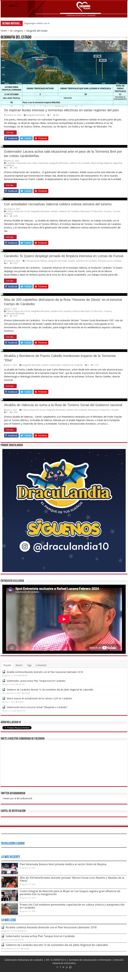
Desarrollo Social (22, 211)
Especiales (43, 163)
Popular (7, 665)
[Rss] (57, 967)
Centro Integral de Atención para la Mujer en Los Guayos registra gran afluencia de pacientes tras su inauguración (70, 893)
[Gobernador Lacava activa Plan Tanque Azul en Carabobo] (3, 680)
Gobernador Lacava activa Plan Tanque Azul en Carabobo (36, 681)
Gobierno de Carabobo (79, 163)
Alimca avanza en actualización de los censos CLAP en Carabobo (39, 698)
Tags (29, 665)
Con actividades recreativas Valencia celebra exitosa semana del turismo (58, 204)
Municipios (85, 211)
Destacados (21, 163)
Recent (19, 665)
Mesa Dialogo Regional (101, 163)
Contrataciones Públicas (36, 261)
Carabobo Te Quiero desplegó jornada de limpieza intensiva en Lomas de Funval (63, 256)
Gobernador (55, 365)
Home (4, 30)
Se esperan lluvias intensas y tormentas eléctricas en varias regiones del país (61, 110)
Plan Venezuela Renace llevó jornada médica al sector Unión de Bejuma (63, 864)
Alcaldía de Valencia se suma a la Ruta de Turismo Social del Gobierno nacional (63, 405)
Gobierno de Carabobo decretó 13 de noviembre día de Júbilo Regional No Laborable (50, 689)
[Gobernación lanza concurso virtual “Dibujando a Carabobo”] (3, 707)
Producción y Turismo (101, 211)
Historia (76, 311)
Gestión (54, 211)
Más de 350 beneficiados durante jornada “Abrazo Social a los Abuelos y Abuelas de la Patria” (72, 879)
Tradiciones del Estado (14, 313)
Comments (41, 665)
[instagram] (70, 967)
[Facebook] (60, 967)
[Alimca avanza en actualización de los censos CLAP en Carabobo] (3, 698)
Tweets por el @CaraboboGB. (17, 798)
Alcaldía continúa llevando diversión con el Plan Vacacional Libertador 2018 (45, 672)
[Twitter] (63, 967)
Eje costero (33, 163)
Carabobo (11, 163)
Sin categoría (16, 30)
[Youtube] (67, 967)
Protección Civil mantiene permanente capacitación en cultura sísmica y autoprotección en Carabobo (72, 906)
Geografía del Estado (35, 115)
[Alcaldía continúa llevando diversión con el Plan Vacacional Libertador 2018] (3, 672)
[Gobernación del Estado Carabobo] (64, 8)
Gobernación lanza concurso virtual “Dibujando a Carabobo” (37, 707)
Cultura (9, 211)
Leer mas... (10, 132)
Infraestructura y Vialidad (109, 261)
